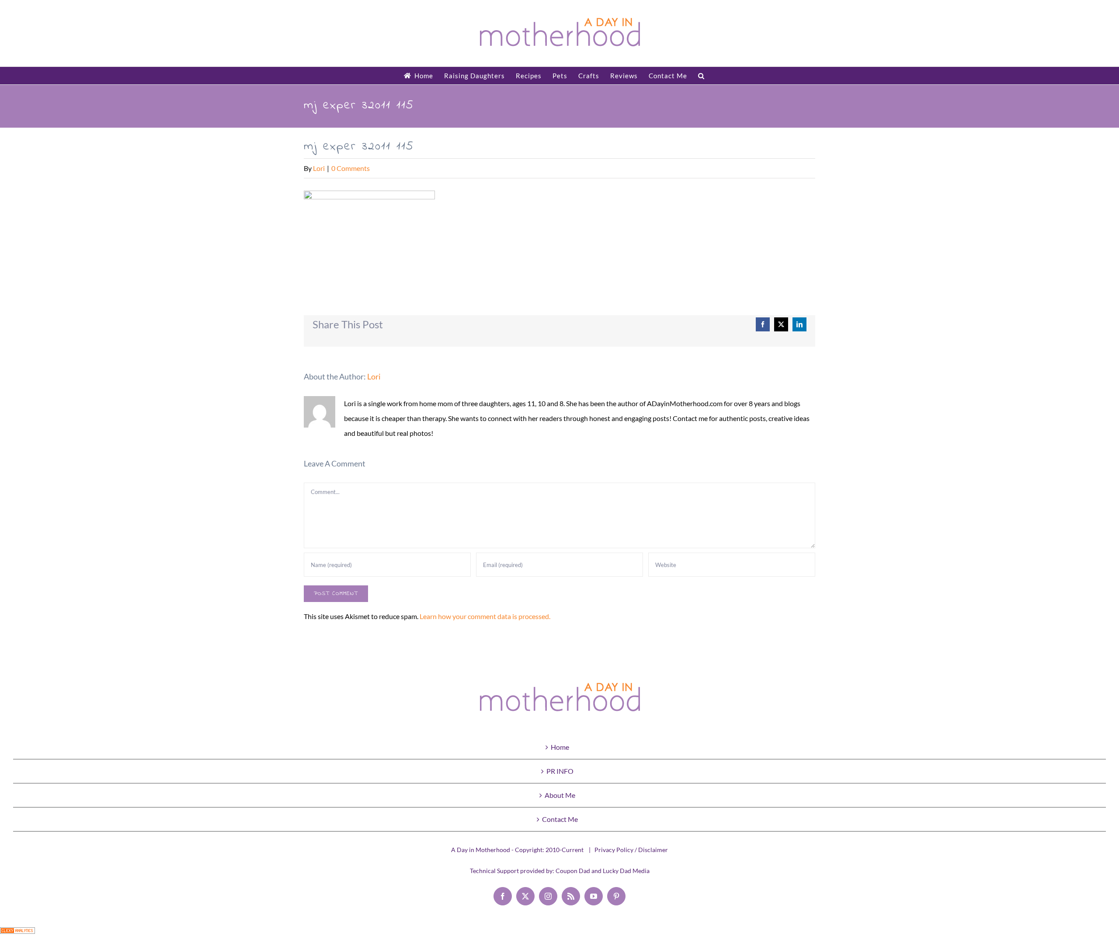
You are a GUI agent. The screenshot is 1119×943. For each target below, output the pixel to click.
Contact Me (560, 819)
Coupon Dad (573, 870)
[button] (701, 75)
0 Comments (350, 168)
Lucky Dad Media (626, 870)
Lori (319, 168)
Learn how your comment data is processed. (485, 616)
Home (560, 747)
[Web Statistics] (17, 934)
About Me (560, 795)
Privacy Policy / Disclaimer (631, 849)
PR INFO (559, 771)
